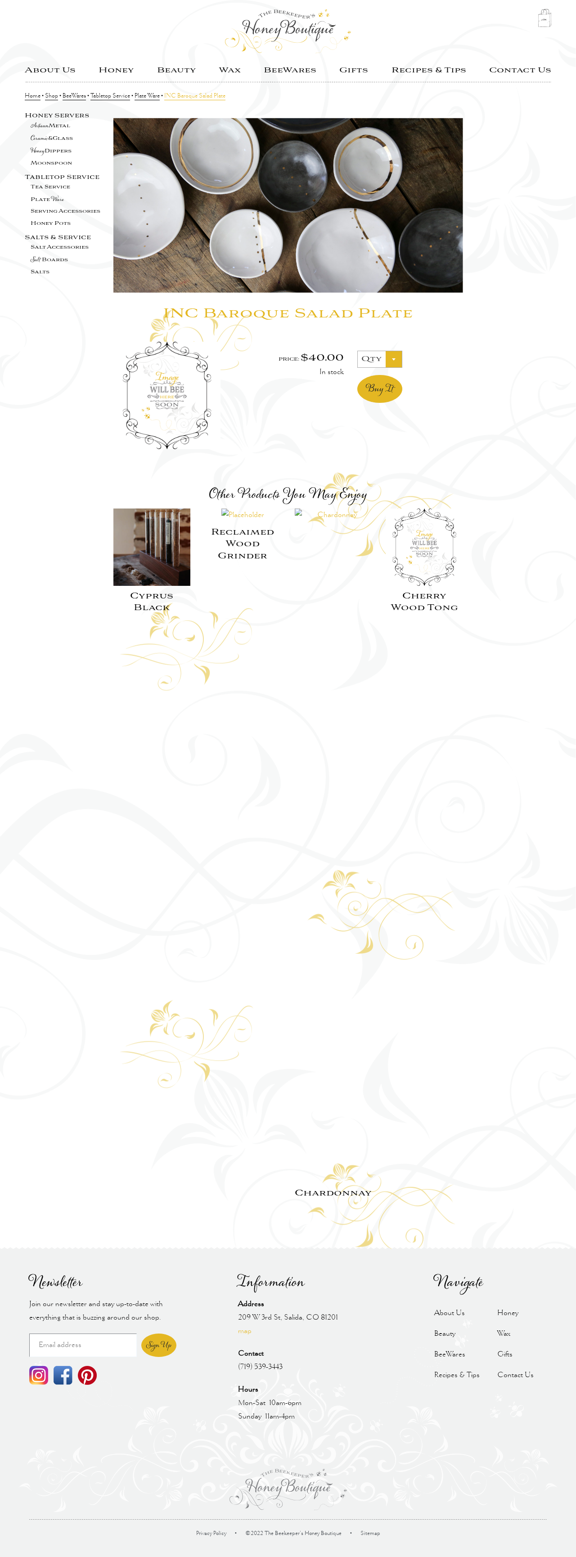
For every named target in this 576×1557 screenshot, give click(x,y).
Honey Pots (51, 223)
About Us (50, 70)
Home (32, 96)
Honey (116, 70)
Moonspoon (51, 163)
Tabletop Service (110, 96)
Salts (40, 272)
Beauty (176, 70)
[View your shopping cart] (544, 20)
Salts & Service (58, 237)
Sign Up (158, 1345)
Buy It (379, 388)
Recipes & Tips (429, 70)
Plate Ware (147, 96)
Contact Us (520, 70)
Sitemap (370, 1533)
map (245, 1331)
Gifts (353, 70)
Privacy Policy (211, 1533)
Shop (51, 96)
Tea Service (50, 187)
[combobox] (379, 359)
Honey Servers (57, 116)
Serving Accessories (65, 211)
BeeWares (290, 70)
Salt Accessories (60, 247)
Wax (230, 70)
